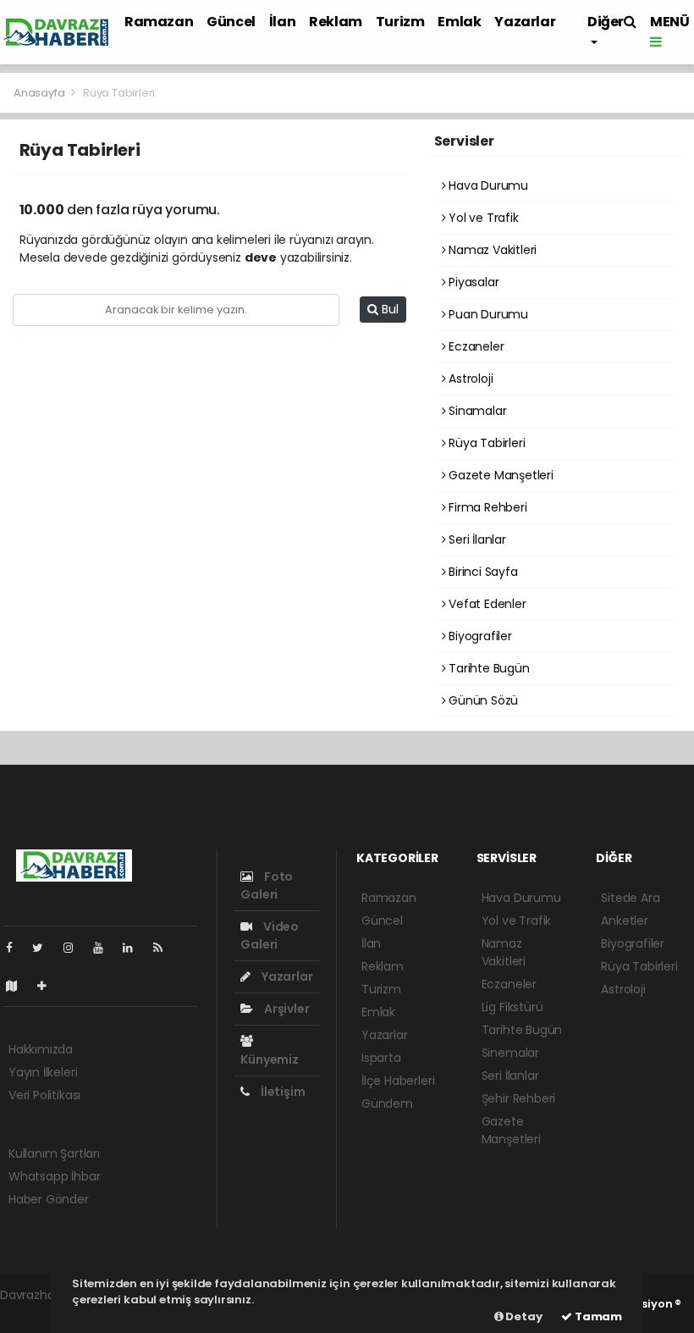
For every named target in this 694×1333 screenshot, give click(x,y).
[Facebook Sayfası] (16, 947)
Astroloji (469, 378)
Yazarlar (524, 21)
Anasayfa (40, 93)
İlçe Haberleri (397, 1080)
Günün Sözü (481, 700)
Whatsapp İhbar (54, 1176)
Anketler (624, 920)
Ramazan (158, 21)
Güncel (231, 21)
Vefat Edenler (485, 603)
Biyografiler (478, 636)
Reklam (335, 21)
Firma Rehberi (485, 507)
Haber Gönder (48, 1199)
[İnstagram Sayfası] (75, 947)
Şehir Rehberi (519, 1098)
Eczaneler (474, 346)
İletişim (281, 1091)
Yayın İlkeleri (42, 1072)
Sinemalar (510, 1052)
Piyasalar (471, 282)
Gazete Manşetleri (499, 475)
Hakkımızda (40, 1049)
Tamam (597, 1316)
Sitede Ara (630, 897)
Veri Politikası (44, 1095)
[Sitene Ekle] (48, 985)
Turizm (400, 21)
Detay (523, 1316)
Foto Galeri (266, 885)
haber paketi (36, 1312)
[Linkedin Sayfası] (134, 947)
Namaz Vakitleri (491, 249)
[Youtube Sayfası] (105, 947)
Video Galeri (269, 935)
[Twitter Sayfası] (44, 947)
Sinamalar (475, 410)
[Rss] (164, 947)
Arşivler (285, 1008)
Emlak (459, 21)
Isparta (381, 1057)
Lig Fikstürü (512, 1006)
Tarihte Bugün (487, 668)
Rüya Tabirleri (485, 442)
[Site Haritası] (18, 985)
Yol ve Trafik (481, 217)
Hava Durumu (486, 185)
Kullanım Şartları (54, 1153)
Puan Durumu (486, 314)
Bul (388, 309)
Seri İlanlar (475, 539)
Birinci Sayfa (481, 571)
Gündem (387, 1103)
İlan (282, 21)
